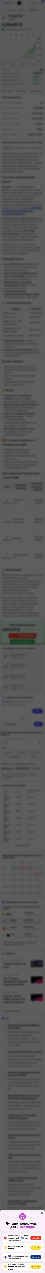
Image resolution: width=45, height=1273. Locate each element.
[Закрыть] (42, 1213)
